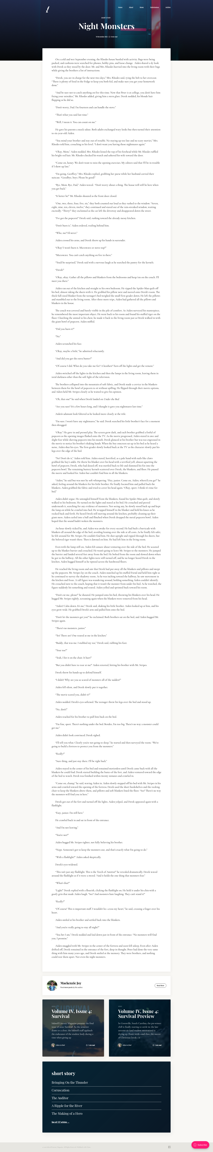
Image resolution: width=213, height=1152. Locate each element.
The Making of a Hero (67, 1113)
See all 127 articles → (60, 1122)
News (142, 7)
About (131, 7)
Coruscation (60, 1090)
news (53, 1006)
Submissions (154, 7)
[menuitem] (120, 7)
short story (106, 18)
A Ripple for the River (67, 1105)
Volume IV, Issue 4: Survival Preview (138, 1013)
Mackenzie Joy (70, 983)
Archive (168, 7)
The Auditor (60, 1098)
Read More (160, 986)
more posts (68, 987)
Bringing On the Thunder (70, 1082)
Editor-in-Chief (60, 1045)
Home (120, 7)
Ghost (88, 1147)
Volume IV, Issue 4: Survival (72, 1013)
